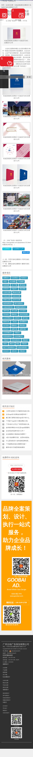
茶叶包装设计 (18, 303)
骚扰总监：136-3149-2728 (16, 603)
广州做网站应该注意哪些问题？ (16, 444)
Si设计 (5, 344)
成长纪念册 (16, 296)
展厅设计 (25, 318)
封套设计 (22, 351)
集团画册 (6, 285)
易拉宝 (12, 344)
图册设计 (14, 325)
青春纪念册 (7, 300)
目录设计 (17, 318)
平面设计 (24, 344)
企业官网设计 (7, 318)
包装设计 (24, 278)
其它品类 (14, 311)
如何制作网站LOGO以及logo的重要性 (18, 427)
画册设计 (6, 278)
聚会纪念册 (16, 292)
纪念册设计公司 (18, 249)
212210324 (10, 662)
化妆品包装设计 (8, 307)
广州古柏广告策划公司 (8, 1)
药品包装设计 (7, 336)
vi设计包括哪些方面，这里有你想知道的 (19, 437)
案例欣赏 (6, 322)
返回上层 (26, 252)
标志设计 (6, 351)
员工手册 (14, 285)
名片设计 (6, 325)
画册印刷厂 (23, 329)
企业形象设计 (7, 333)
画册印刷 (14, 329)
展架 (17, 344)
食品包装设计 (7, 303)
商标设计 (14, 314)
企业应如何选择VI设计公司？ (15, 431)
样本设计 (22, 325)
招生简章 (22, 289)
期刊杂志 (22, 285)
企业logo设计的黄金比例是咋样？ (17, 414)
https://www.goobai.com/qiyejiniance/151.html (16, 242)
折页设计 (6, 289)
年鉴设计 (14, 289)
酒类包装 (6, 311)
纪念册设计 (7, 249)
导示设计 (6, 314)
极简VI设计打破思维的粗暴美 (15, 447)
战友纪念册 (16, 300)
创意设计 (14, 351)
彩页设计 (6, 329)
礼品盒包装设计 (22, 347)
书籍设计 (17, 333)
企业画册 (13, 281)
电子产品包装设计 (9, 347)
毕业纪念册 (7, 296)
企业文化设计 (24, 314)
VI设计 (5, 281)
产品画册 (21, 281)
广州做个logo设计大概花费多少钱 (17, 421)
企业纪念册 (7, 292)
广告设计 (14, 322)
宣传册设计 (23, 322)
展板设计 (25, 340)
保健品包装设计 (21, 307)
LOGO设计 (23, 311)
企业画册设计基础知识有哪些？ (16, 434)
